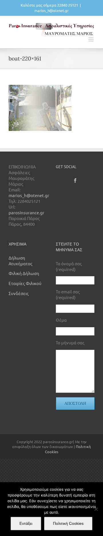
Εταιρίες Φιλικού (25, 283)
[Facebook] (75, 180)
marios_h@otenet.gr (51, 10)
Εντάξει (25, 523)
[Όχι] (96, 509)
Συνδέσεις (19, 293)
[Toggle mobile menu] (91, 39)
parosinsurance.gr (26, 212)
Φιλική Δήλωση (24, 273)
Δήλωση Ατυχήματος (20, 260)
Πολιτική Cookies (68, 523)
